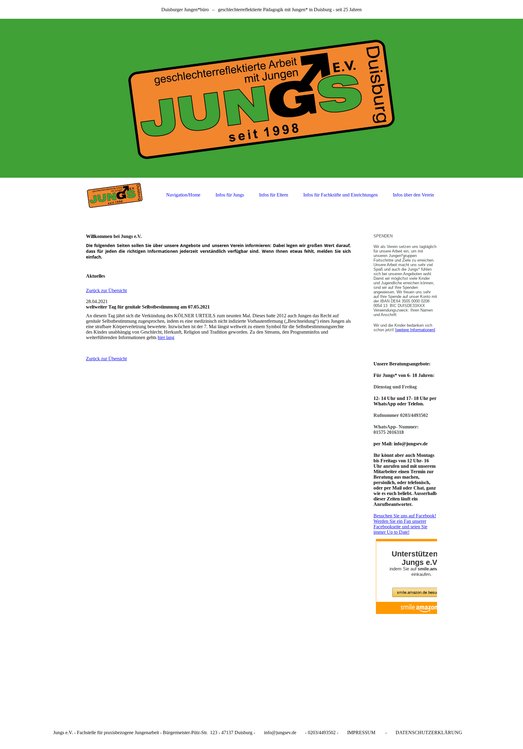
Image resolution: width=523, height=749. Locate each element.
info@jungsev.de (280, 732)
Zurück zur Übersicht (106, 290)
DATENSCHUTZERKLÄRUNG (429, 732)
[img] (261, 98)
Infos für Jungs (229, 194)
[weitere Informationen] (415, 330)
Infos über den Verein (413, 194)
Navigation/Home (183, 194)
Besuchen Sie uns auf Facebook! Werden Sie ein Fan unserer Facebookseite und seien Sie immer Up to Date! (404, 524)
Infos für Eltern (273, 194)
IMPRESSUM (361, 732)
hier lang (166, 337)
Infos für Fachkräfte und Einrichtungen (340, 194)
